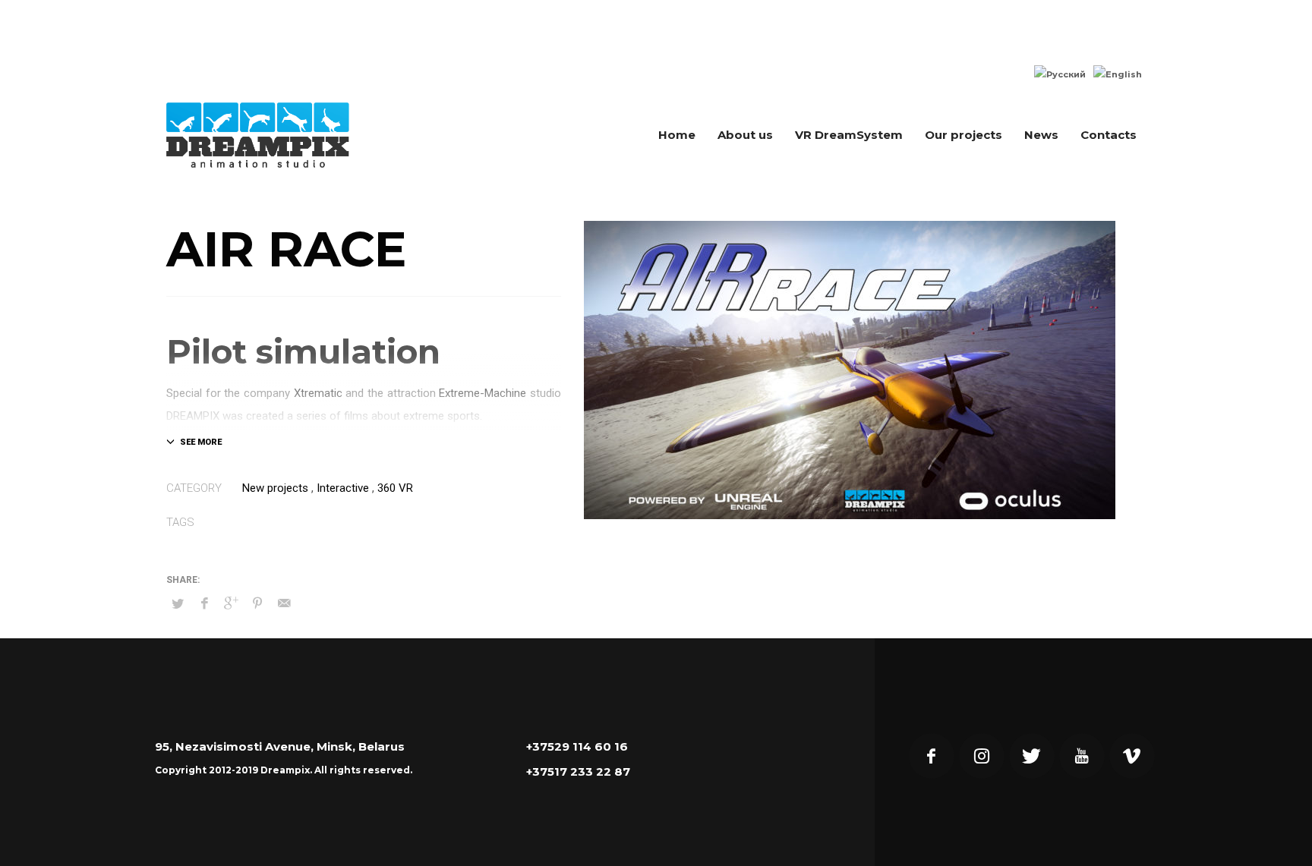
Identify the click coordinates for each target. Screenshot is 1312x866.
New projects (275, 488)
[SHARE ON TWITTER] (177, 604)
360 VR (395, 488)
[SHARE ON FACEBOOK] (204, 603)
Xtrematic (318, 393)
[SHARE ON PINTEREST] (257, 603)
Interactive (343, 488)
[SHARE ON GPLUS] (230, 603)
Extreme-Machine (482, 393)
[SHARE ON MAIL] (284, 603)
